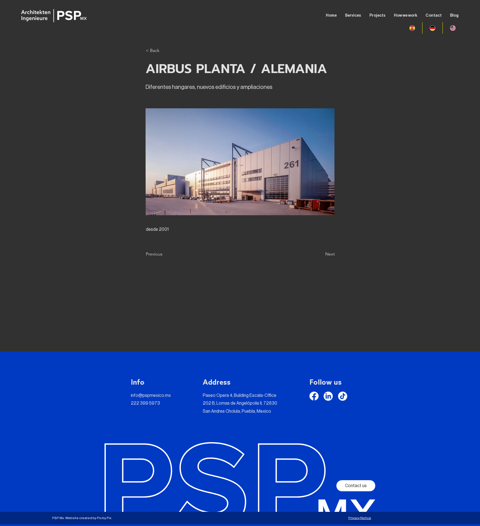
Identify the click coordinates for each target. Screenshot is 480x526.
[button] (164, 50)
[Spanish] (412, 28)
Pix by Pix (104, 518)
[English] (452, 28)
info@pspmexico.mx (151, 395)
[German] (432, 28)
